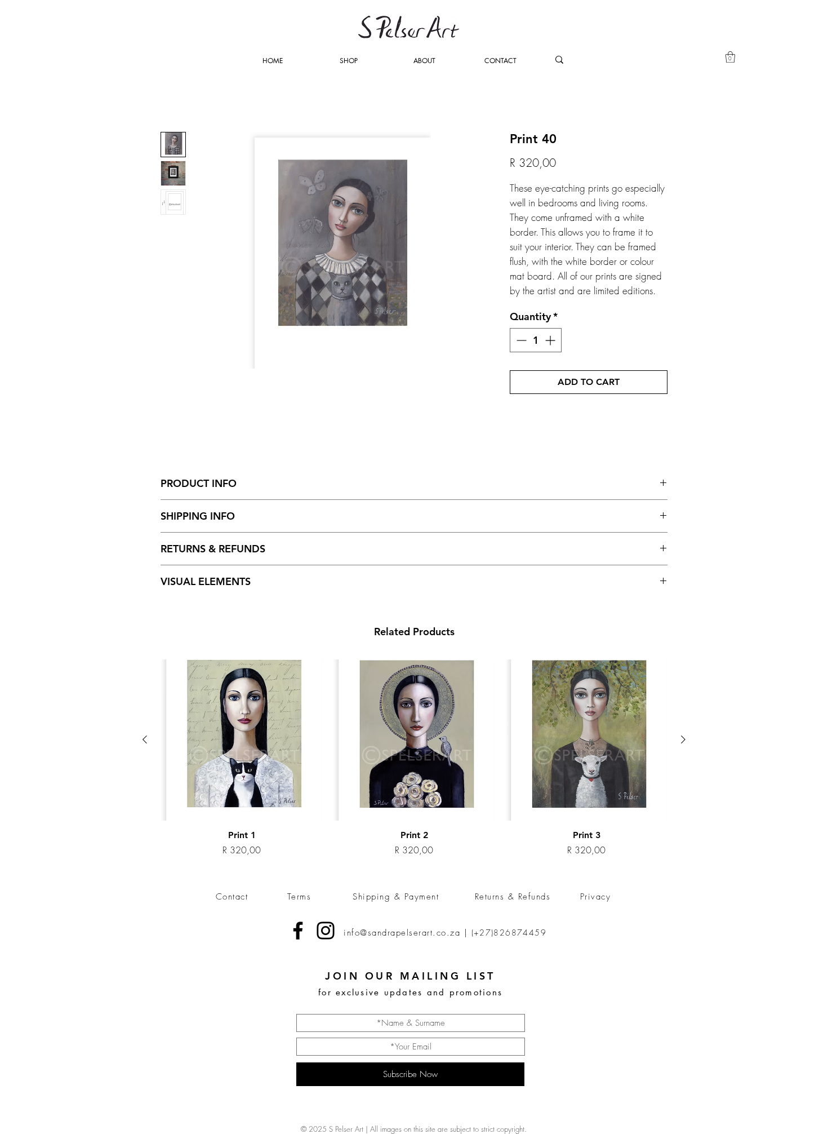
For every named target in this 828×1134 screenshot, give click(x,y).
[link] (730, 57)
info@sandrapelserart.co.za (402, 932)
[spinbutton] (535, 340)
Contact (232, 896)
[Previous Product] (145, 739)
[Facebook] (298, 930)
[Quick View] (241, 740)
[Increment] (551, 340)
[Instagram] (325, 930)
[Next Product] (683, 739)
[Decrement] (520, 340)
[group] (414, 758)
